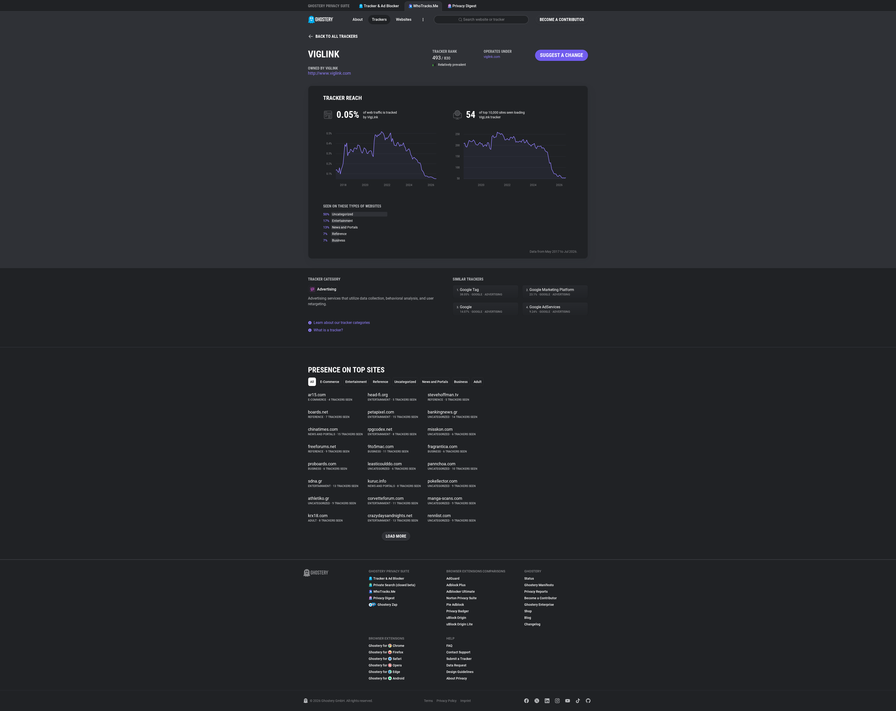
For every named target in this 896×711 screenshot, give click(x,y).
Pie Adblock (455, 604)
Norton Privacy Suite (461, 598)
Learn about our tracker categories (342, 322)
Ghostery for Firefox (386, 652)
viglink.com (492, 57)
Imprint (465, 701)
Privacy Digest (464, 6)
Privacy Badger (457, 611)
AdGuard (452, 578)
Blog (527, 618)
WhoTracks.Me (425, 6)
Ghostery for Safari (385, 659)
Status (529, 578)
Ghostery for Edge (384, 672)
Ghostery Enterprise (539, 604)
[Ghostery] (320, 19)
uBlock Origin (456, 618)
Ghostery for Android (386, 678)
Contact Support (458, 652)
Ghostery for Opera (385, 665)
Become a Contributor (562, 19)
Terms (428, 701)
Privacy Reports (536, 591)
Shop (528, 611)
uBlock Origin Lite (459, 624)
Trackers (379, 19)
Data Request (456, 665)
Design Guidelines (459, 672)
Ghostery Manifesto (539, 585)
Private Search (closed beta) (394, 585)
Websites (403, 19)
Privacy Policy (447, 701)
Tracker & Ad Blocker (381, 6)
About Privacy (456, 678)
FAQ (449, 646)
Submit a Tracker (459, 659)
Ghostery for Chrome (386, 646)
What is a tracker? (328, 330)
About (358, 19)
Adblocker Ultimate (460, 591)
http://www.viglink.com (329, 73)
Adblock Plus (456, 585)
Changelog (532, 624)
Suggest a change (561, 55)
